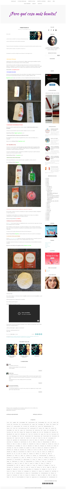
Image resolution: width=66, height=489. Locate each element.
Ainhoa (34, 447)
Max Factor (8, 426)
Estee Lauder (9, 467)
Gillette (44, 475)
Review (8, 422)
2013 (47, 215)
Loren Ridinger (18, 445)
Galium (39, 475)
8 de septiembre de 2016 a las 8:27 (13, 374)
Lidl (43, 467)
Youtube (43, 461)
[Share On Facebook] (37, 334)
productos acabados (17, 426)
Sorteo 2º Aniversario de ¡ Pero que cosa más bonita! (55, 148)
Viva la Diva (19, 471)
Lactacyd (32, 467)
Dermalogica (46, 465)
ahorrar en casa (37, 430)
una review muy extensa (13, 238)
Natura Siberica (29, 469)
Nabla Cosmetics (14, 461)
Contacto (46, 243)
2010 (47, 219)
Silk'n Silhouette (9, 455)
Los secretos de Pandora (13, 385)
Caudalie (22, 465)
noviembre (49, 187)
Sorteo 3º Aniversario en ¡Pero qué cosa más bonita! (55, 157)
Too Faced (8, 424)
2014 (47, 214)
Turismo (16, 455)
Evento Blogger (40, 424)
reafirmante (28, 455)
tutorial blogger (14, 436)
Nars (45, 449)
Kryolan (34, 459)
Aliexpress (39, 447)
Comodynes (31, 453)
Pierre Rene (49, 445)
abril (48, 207)
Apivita (21, 463)
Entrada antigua (37, 414)
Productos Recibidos (29, 461)
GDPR (46, 247)
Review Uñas (9, 432)
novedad (39, 426)
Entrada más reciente (12, 414)
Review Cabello (32, 426)
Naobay (36, 445)
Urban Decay (54, 432)
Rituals (28, 451)
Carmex (23, 457)
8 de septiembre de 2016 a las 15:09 (14, 386)
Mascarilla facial (9, 434)
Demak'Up (45, 457)
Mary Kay (22, 469)
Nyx (40, 432)
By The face (8, 457)
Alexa (12, 473)
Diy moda (52, 457)
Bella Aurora (51, 455)
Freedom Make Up (9, 445)
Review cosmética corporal (23, 428)
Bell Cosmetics (23, 434)
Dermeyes (26, 475)
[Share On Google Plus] (39, 334)
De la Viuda (15, 449)
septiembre (49, 190)
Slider (12, 337)
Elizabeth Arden (9, 459)
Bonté (15, 336)
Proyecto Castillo (46, 436)
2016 (47, 185)
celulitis (22, 455)
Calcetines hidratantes (44, 473)
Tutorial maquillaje (41, 422)
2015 (47, 213)
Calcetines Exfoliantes (34, 473)
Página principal (48, 242)
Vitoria (15, 447)
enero (48, 211)
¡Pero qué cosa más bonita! (30, 487)
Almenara (27, 473)
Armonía (31, 463)
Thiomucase (23, 337)
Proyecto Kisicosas (21, 451)
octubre (48, 189)
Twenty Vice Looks (29, 430)
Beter (19, 453)
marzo (48, 209)
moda (16, 430)
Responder (40, 370)
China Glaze (28, 457)
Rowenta (8, 471)
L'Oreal (14, 428)
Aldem (8, 473)
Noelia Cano (11, 373)
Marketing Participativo (47, 426)
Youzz (33, 451)
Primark (55, 445)
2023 (47, 178)
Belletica (36, 463)
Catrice (15, 432)
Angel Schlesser (9, 463)
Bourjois (24, 453)
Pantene (21, 461)
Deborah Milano (9, 430)
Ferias (29, 434)
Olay (49, 469)
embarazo (40, 471)
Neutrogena (42, 445)
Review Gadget (52, 430)
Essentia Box (22, 449)
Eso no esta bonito (17, 459)
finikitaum (23, 336)
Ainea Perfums (54, 471)
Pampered (32, 336)
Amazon (43, 451)
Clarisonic (52, 473)
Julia (10, 364)
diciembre (49, 186)
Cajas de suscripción (31, 422)
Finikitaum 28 (49, 199)
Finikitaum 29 (49, 191)
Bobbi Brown (9, 449)
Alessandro (34, 455)
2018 (47, 182)
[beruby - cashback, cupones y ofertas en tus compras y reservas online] (52, 85)
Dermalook (43, 443)
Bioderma (40, 428)
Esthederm (33, 475)
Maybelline (34, 432)
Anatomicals (46, 447)
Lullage (48, 467)
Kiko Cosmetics (15, 424)
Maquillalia (8, 469)
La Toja (27, 336)
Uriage (14, 471)
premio (16, 434)
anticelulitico (21, 447)
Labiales (39, 459)
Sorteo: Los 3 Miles (54, 138)
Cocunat (34, 465)
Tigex (14, 443)
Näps (49, 453)
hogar (38, 451)
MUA (40, 449)
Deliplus (19, 336)
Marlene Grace (15, 469)
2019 (47, 181)
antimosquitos (26, 471)
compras (33, 424)
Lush (24, 445)
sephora (21, 430)
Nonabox (47, 424)
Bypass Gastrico (16, 457)
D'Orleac (40, 457)
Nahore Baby (30, 445)
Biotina (42, 463)
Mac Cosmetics (54, 434)
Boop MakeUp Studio (10, 465)
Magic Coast (52, 459)
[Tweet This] (36, 334)
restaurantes (47, 471)
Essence (8, 428)
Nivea (8, 436)
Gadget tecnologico (27, 459)
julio (47, 203)
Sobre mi (46, 245)
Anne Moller (49, 451)
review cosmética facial (25, 424)
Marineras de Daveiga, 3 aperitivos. (53, 195)
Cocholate (28, 465)
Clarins (38, 443)
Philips (14, 451)
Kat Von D (43, 453)
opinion (42, 434)
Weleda (19, 443)
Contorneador (15, 475)
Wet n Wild (25, 426)
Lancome (38, 467)
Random (54, 422)
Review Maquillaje (22, 422)
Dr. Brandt (49, 443)
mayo (48, 206)
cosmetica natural (32, 428)
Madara (53, 467)
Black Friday (52, 447)
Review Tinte (36, 434)
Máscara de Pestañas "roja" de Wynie (52, 93)
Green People (16, 467)
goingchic (27, 447)
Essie (52, 465)
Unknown (47, 271)
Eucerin (56, 443)
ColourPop (39, 465)
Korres (27, 467)
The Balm (8, 443)
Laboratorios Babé (28, 436)
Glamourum (28, 432)
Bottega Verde (31, 443)
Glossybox (54, 424)
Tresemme (28, 337)
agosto (48, 202)
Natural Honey (36, 469)
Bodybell (47, 463)
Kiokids (54, 475)
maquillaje (14, 422)
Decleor (21, 475)
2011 (46, 218)
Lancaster (45, 459)
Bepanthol (24, 443)
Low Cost (35, 449)
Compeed (8, 475)
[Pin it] (41, 334)
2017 (47, 183)
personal (52, 428)
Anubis (16, 463)
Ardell (26, 463)
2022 (47, 179)
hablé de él (9, 223)
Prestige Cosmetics (37, 436)
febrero (48, 210)
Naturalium (43, 469)
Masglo (8, 461)
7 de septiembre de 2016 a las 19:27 (13, 365)
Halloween (37, 453)
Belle (12, 336)
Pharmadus (8, 451)
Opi (53, 469)
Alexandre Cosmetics (19, 473)
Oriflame (50, 449)
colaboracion (34, 471)
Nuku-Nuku (48, 270)
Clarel (21, 436)
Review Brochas (54, 436)
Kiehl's (49, 475)
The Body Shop (17, 337)
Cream (35, 457)
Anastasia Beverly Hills (42, 455)
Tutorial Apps (9, 447)
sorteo (49, 422)
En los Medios (47, 246)
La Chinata (29, 449)
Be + (14, 453)
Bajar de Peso (9, 453)
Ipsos (22, 467)
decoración (49, 461)
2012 (47, 217)
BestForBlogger (39, 487)
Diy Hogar (21, 432)
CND (17, 465)
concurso (44, 430)
